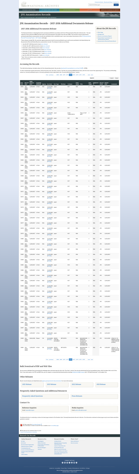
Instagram (67, 463)
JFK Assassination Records (41, 17)
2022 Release (76, 384)
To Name (70, 84)
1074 (77, 75)
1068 (57, 75)
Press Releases (77, 396)
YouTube (72, 463)
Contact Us (116, 2)
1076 (83, 75)
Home (22, 17)
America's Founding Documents (110, 10)
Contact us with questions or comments (28, 432)
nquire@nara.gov (30, 410)
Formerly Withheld (38, 83)
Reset (116, 78)
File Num (63, 84)
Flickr (76, 463)
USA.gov (88, 468)
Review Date (106, 83)
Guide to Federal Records (59, 445)
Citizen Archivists (99, 2)
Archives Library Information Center (27, 452)
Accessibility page (55, 425)
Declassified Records (59, 447)
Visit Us (90, 10)
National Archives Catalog (26, 446)
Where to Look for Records (60, 449)
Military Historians (42, 443)
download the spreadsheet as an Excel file (71, 68)
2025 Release (26, 384)
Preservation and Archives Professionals (43, 445)
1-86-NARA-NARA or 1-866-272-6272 (69, 471)
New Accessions (74, 443)
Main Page (100, 32)
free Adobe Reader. (36, 424)
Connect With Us (69, 460)
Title (81, 84)
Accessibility (57, 468)
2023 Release (51, 384)
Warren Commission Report (105, 36)
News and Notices (75, 441)
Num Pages (90, 83)
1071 (67, 75)
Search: (92, 78)
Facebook (62, 463)
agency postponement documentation (51, 381)
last (92, 75)
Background (101, 34)
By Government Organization (27, 444)
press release (44, 44)
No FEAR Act (82, 468)
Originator (96, 82)
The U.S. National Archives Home (40, 4)
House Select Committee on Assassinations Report (105, 38)
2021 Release (101, 384)
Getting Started (57, 441)
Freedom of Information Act (74, 468)
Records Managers (42, 447)
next (89, 75)
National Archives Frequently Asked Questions (60, 443)
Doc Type (56, 84)
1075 (80, 75)
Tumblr (69, 463)
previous (51, 75)
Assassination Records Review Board (107, 41)
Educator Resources (69, 10)
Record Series (101, 83)
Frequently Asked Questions (32, 396)
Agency (44, 84)
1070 (64, 75)
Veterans (40, 449)
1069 (61, 75)
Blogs (74, 463)
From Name (77, 83)
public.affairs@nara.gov (81, 410)
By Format (23, 443)
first (47, 75)
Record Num (26, 83)
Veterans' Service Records (49, 10)
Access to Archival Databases (27, 449)
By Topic (23, 441)
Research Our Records (29, 10)
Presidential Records (25, 448)
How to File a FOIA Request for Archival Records (61, 453)
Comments (114, 84)
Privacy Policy (64, 468)
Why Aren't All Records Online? (60, 451)
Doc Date (49, 84)
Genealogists (41, 441)
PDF (49, 88)
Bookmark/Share (108, 2)
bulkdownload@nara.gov (78, 372)
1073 (74, 75)
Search (116, 4)
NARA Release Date (32, 83)
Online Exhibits (24, 454)
